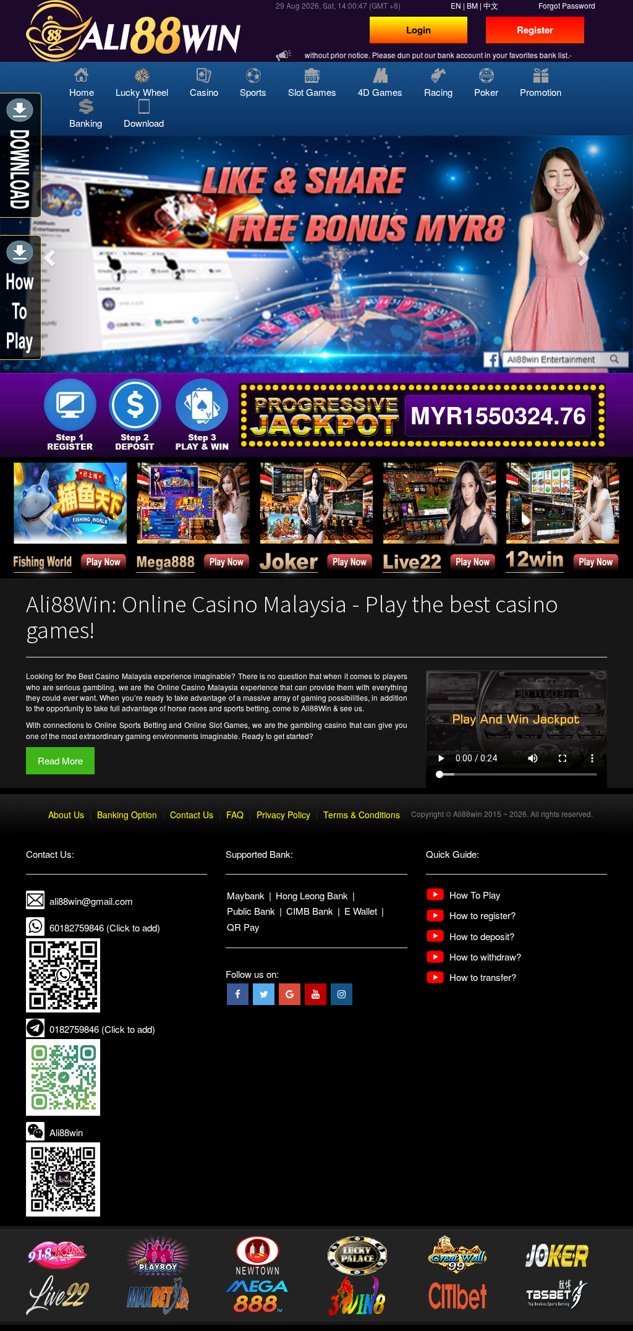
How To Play (475, 894)
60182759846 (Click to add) (104, 927)
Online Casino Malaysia (197, 687)
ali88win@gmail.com (91, 900)
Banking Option (127, 814)
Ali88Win (316, 708)
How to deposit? (481, 936)
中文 (490, 5)
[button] (47, 253)
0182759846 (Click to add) (102, 1028)
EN (456, 5)
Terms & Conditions (361, 814)
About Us (66, 814)
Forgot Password (566, 5)
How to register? (482, 915)
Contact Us (191, 814)
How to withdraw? (485, 956)
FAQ (235, 814)
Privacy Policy (283, 814)
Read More (60, 760)
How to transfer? (482, 976)
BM (472, 5)
